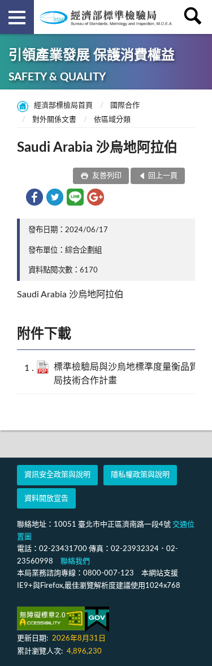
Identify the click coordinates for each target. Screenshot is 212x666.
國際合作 (125, 105)
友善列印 (106, 176)
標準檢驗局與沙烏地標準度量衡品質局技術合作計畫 (126, 373)
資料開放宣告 (46, 498)
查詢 (195, 17)
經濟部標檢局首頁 (63, 105)
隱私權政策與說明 (140, 475)
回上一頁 (163, 176)
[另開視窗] (51, 618)
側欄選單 (17, 17)
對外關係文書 (54, 119)
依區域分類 (112, 119)
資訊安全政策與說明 (57, 475)
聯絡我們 (75, 561)
